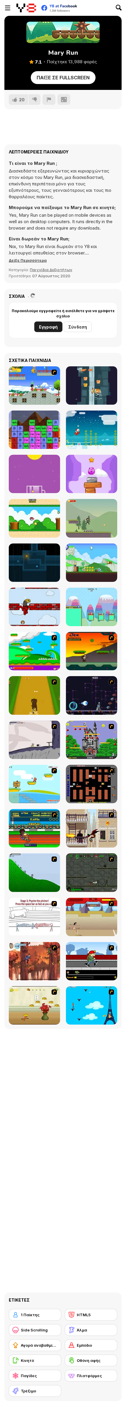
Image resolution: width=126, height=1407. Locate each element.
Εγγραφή (48, 326)
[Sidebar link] (7, 8)
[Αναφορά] (48, 99)
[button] (28, 260)
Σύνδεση (77, 326)
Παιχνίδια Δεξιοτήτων (51, 269)
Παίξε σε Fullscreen (63, 78)
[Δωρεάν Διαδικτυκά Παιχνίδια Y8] (26, 8)
